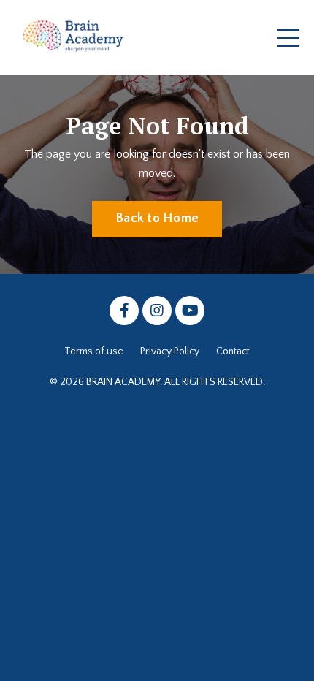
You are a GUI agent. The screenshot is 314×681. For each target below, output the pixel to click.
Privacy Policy (169, 351)
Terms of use (93, 351)
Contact (233, 351)
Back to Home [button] (157, 218)
